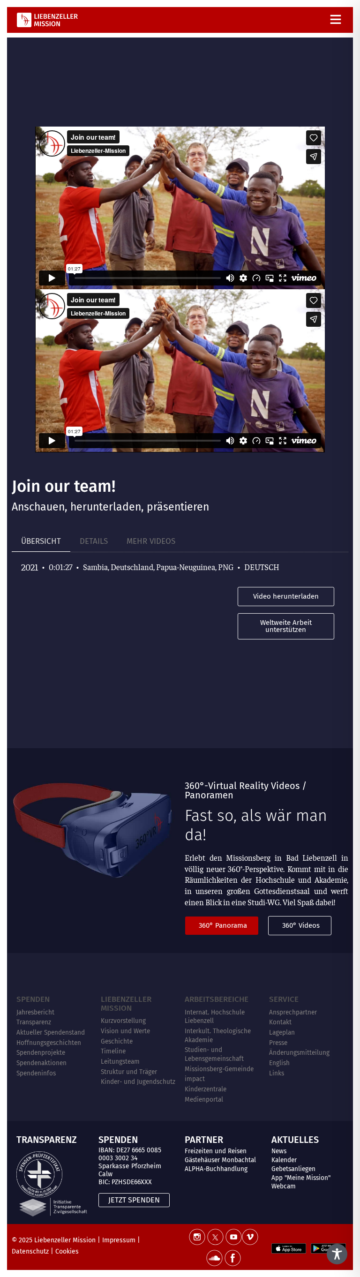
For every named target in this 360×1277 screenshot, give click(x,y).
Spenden (33, 999)
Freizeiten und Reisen (216, 1151)
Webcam (283, 1186)
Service (284, 999)
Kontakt (280, 1022)
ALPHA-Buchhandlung (216, 1169)
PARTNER (204, 1139)
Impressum (118, 1240)
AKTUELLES (295, 1139)
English (279, 1063)
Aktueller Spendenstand (50, 1033)
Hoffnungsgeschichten (48, 1043)
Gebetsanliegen (293, 1169)
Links (276, 1073)
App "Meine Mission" (300, 1178)
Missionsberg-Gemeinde (219, 1069)
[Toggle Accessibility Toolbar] (337, 1254)
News (278, 1151)
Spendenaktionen (41, 1063)
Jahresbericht (35, 1012)
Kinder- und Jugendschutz (138, 1082)
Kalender (284, 1160)
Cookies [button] (67, 1251)
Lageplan (282, 1033)
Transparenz (33, 1022)
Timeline (113, 1051)
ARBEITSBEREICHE (216, 999)
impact (195, 1079)
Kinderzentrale (205, 1089)
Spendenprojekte (40, 1053)
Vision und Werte (125, 1031)
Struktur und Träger (129, 1072)
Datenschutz (30, 1251)
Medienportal (204, 1100)
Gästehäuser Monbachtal (220, 1160)
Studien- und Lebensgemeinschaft (214, 1054)
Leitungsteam (120, 1062)
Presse (278, 1043)
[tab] (41, 541)
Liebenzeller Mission (126, 1003)
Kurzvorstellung (123, 1021)
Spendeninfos (36, 1073)
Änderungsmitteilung (299, 1053)
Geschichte (117, 1041)
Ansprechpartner (293, 1012)
